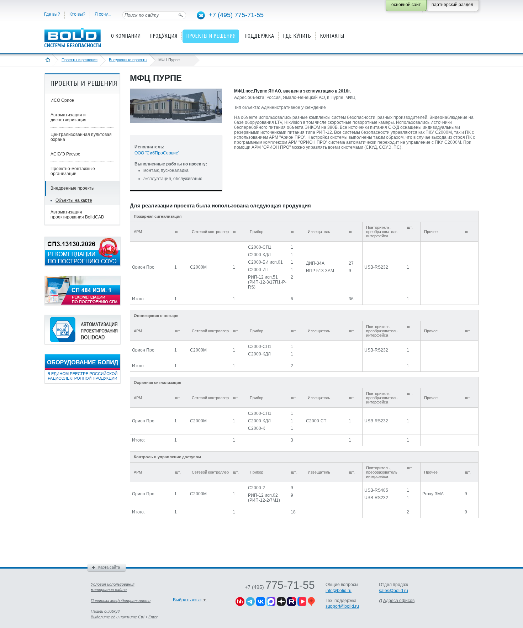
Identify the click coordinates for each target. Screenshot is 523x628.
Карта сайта (109, 567)
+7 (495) (280, 587)
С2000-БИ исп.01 (265, 262)
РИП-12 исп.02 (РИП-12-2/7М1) (264, 498)
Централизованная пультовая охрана (81, 137)
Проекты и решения (79, 60)
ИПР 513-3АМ (320, 270)
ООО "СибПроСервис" (156, 153)
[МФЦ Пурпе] (176, 128)
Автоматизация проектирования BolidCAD (77, 215)
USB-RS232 (376, 267)
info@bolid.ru (339, 590)
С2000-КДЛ (259, 254)
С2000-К (256, 428)
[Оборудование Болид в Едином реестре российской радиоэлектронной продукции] (82, 381)
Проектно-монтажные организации (73, 171)
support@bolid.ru (342, 606)
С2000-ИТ (258, 269)
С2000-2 (256, 487)
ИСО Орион (62, 100)
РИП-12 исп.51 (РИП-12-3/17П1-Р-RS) (267, 282)
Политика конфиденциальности (120, 600)
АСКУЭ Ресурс (65, 154)
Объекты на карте (74, 200)
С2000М (198, 267)
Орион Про (143, 267)
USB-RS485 (376, 490)
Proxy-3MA (433, 493)
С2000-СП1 (259, 247)
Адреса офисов (398, 600)
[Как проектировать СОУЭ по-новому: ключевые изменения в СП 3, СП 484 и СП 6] (82, 264)
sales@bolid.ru (393, 590)
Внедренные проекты (128, 60)
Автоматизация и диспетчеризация (68, 117)
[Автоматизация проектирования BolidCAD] (82, 342)
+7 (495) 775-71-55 (236, 15)
